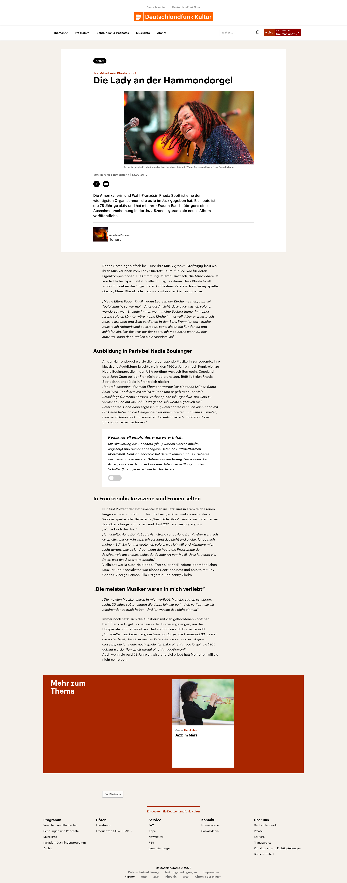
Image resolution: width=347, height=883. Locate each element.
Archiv (161, 32)
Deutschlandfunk (157, 7)
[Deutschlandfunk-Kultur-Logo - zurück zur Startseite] (173, 16)
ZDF (156, 876)
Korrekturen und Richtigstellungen (277, 848)
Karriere (259, 836)
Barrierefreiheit (264, 854)
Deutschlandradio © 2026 (173, 867)
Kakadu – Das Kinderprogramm (64, 842)
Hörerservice (210, 825)
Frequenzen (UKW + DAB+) (114, 831)
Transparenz (262, 842)
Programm (82, 32)
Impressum (211, 872)
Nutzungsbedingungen (181, 872)
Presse (258, 831)
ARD (144, 876)
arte (186, 876)
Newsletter (156, 836)
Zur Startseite (113, 794)
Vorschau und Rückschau (60, 825)
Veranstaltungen (160, 848)
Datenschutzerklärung (165, 459)
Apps (152, 831)
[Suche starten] (257, 32)
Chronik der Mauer (208, 876)
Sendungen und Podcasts (61, 831)
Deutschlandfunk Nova (186, 7)
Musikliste (143, 32)
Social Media (210, 831)
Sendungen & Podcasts (113, 32)
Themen (59, 32)
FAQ (151, 825)
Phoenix (171, 876)
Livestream (103, 825)
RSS (151, 842)
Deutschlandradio (266, 825)
